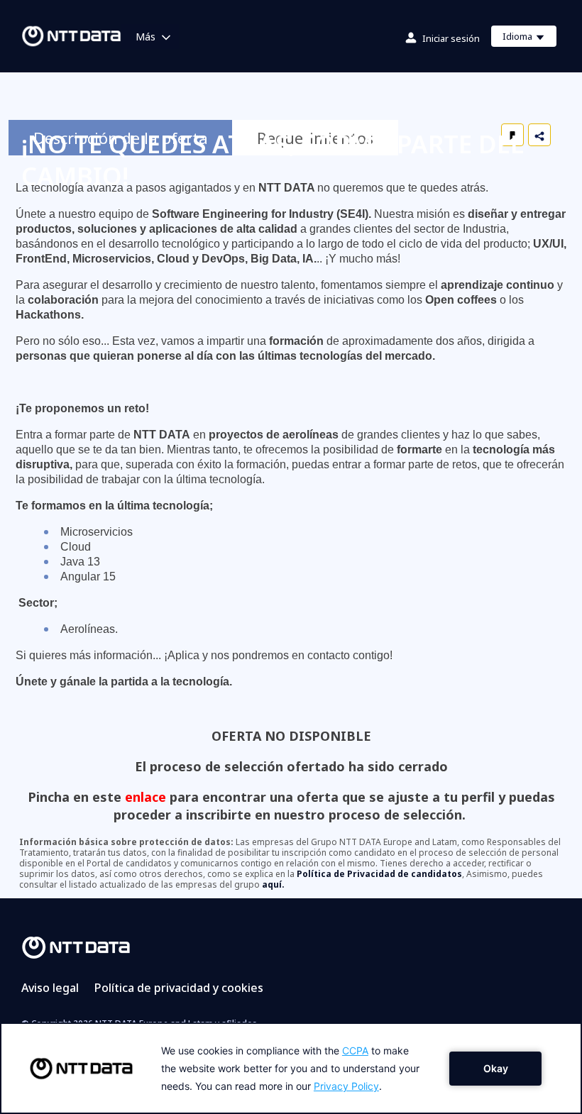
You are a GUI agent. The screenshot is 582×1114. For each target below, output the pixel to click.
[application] (291, 1068)
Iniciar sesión (451, 38)
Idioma (529, 38)
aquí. (273, 884)
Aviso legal (50, 988)
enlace (145, 796)
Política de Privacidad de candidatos (379, 874)
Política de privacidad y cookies (178, 988)
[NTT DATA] (76, 946)
